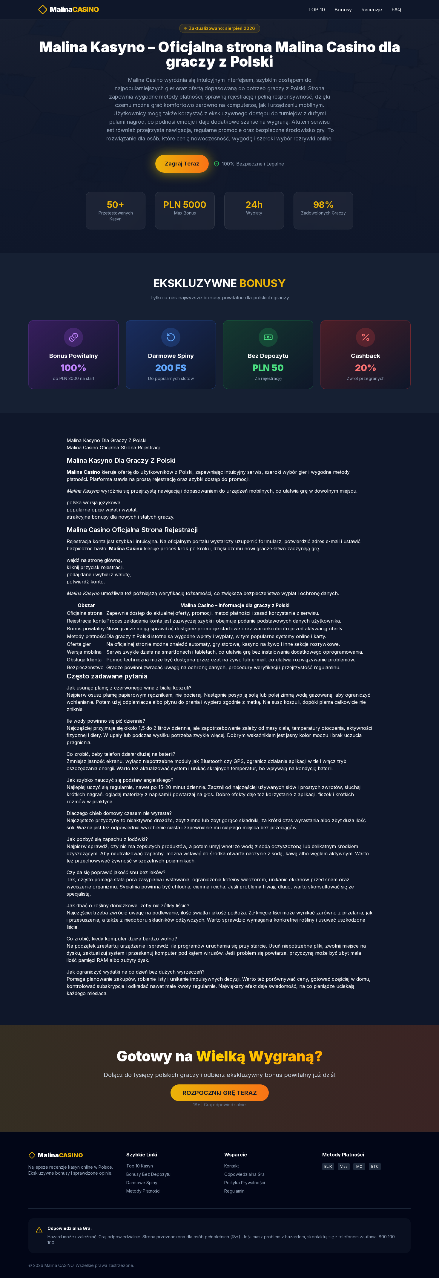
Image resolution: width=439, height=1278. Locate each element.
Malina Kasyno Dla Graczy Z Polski (106, 440)
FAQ (396, 10)
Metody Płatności (143, 1190)
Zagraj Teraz (182, 163)
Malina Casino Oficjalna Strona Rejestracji (113, 447)
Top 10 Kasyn (139, 1165)
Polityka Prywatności (244, 1182)
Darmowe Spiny (141, 1182)
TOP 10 (316, 10)
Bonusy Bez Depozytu (148, 1174)
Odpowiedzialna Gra (244, 1174)
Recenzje (371, 10)
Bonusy (343, 10)
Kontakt (231, 1165)
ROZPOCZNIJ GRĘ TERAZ (219, 1092)
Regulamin (234, 1190)
